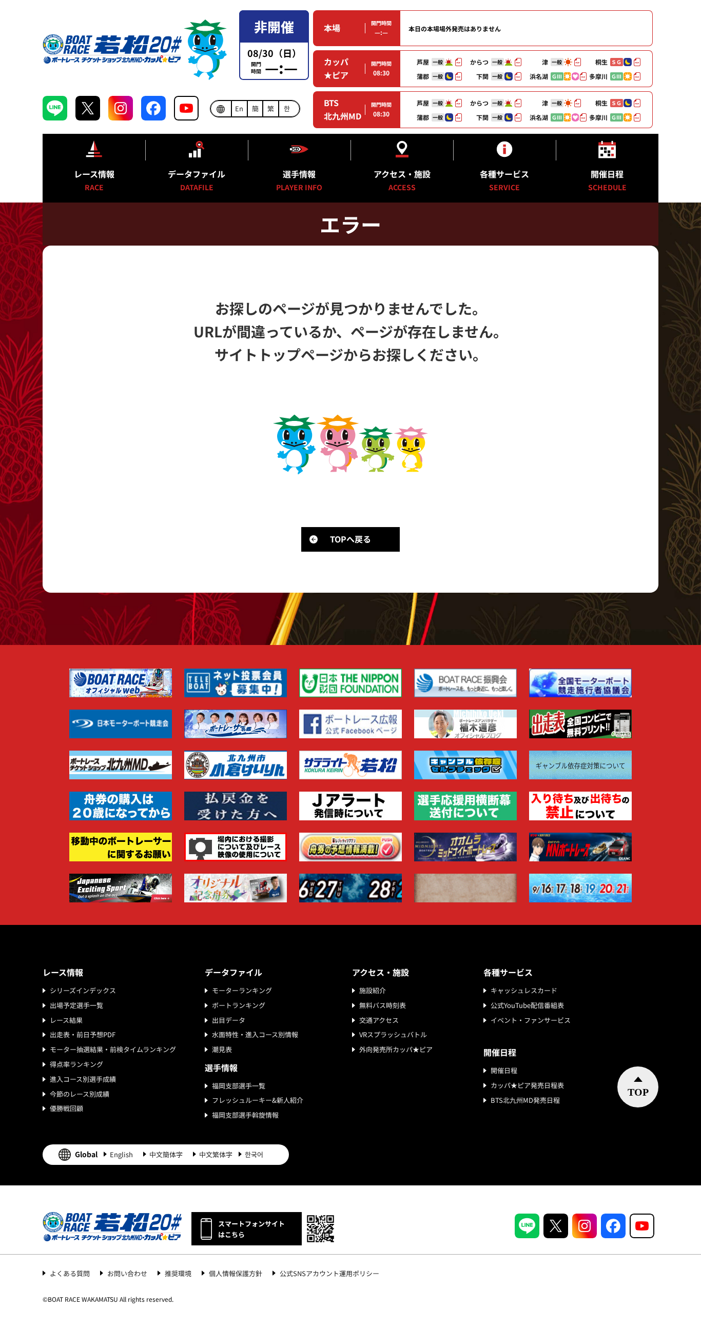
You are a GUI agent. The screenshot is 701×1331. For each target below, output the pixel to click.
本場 (332, 28)
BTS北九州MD (342, 109)
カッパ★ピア (336, 68)
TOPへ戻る (350, 539)
